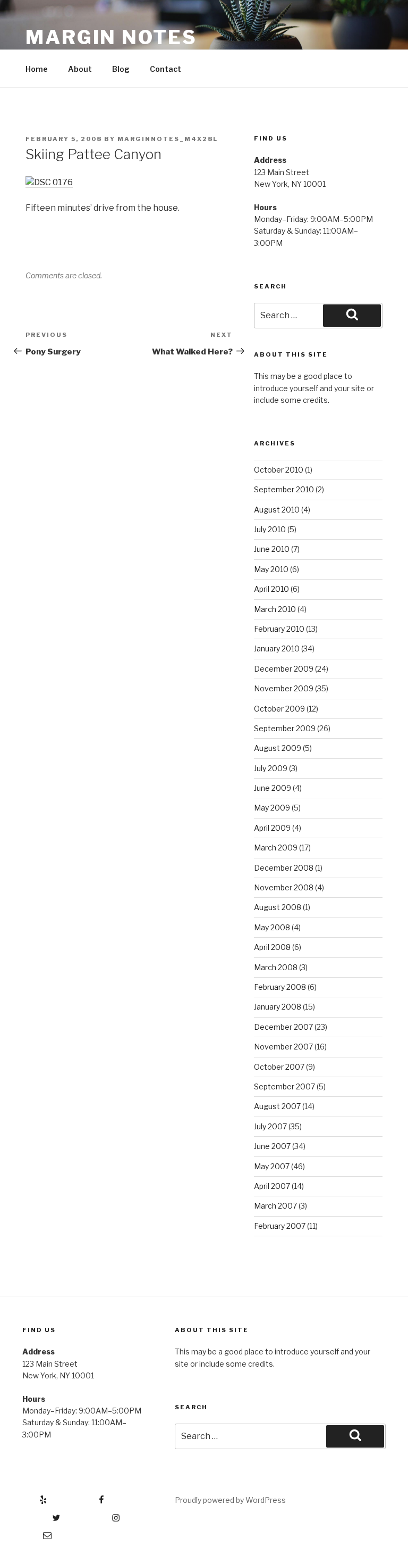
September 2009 (285, 728)
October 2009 (279, 708)
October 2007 (279, 1066)
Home (37, 68)
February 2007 (279, 1225)
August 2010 (277, 509)
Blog (121, 68)
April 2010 (271, 588)
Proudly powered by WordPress (230, 1500)
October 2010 (278, 469)
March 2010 (275, 609)
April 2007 (272, 1186)
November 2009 (283, 688)
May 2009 (272, 807)
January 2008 (277, 1006)
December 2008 (283, 867)
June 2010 (272, 548)
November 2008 (283, 887)
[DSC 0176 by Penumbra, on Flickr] (49, 182)
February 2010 (279, 628)
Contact (165, 68)
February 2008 (280, 986)
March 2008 (276, 967)
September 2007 (284, 1086)
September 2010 (284, 489)
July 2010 (270, 529)
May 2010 (271, 569)
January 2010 (277, 648)
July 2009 (270, 768)
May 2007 (272, 1166)
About (80, 68)
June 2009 (272, 787)
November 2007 (283, 1046)
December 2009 (283, 668)
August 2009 (277, 748)
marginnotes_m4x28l (167, 139)
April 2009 (272, 827)
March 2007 (275, 1205)
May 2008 (272, 927)
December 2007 (283, 1026)
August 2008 (277, 907)
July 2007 (270, 1126)
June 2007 (272, 1146)
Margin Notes (111, 37)
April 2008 (272, 947)
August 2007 (277, 1106)
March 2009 (276, 847)
